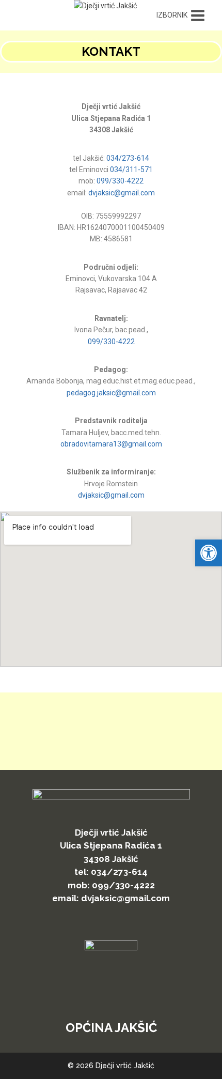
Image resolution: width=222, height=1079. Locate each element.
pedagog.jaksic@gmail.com (111, 393)
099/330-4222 (120, 181)
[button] (208, 553)
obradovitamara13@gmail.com (111, 444)
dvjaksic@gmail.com (121, 193)
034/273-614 (127, 158)
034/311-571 (131, 169)
